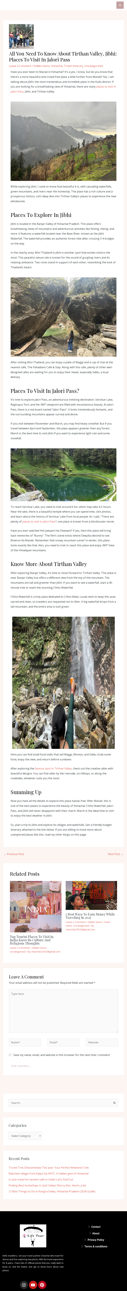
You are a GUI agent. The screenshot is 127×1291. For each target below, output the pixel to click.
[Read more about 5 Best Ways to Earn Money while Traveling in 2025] (91, 895)
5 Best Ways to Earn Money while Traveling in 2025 (90, 916)
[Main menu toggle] (120, 5)
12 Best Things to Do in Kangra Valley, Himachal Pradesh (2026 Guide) (52, 1191)
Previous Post (14, 854)
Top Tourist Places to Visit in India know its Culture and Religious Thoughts (31, 939)
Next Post (115, 854)
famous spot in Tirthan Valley (53, 768)
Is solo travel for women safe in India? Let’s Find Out (41, 1179)
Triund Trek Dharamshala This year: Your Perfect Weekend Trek (49, 1167)
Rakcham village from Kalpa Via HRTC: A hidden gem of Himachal (48, 1173)
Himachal (57, 66)
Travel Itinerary (73, 66)
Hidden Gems (41, 66)
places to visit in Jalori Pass (39, 521)
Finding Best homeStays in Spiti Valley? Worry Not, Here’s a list (47, 1185)
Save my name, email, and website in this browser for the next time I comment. (61, 1055)
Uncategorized (94, 66)
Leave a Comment (20, 66)
